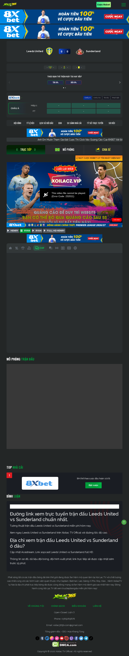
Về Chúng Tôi (36, 606)
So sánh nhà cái (74, 123)
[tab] (26, 149)
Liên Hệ (97, 606)
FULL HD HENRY (55, 230)
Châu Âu (97, 98)
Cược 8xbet (103, 4)
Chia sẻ (106, 150)
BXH (60, 123)
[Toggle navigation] (123, 5)
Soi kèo (112, 123)
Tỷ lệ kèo (30, 123)
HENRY (14, 230)
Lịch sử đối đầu (46, 123)
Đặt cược (93, 485)
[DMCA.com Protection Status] (64, 644)
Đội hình (17, 123)
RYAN (27, 230)
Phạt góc (115, 98)
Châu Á (88, 98)
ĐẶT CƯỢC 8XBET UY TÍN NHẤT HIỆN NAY (99, 158)
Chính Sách (58, 606)
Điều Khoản (79, 606)
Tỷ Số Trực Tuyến (95, 123)
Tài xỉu (106, 98)
